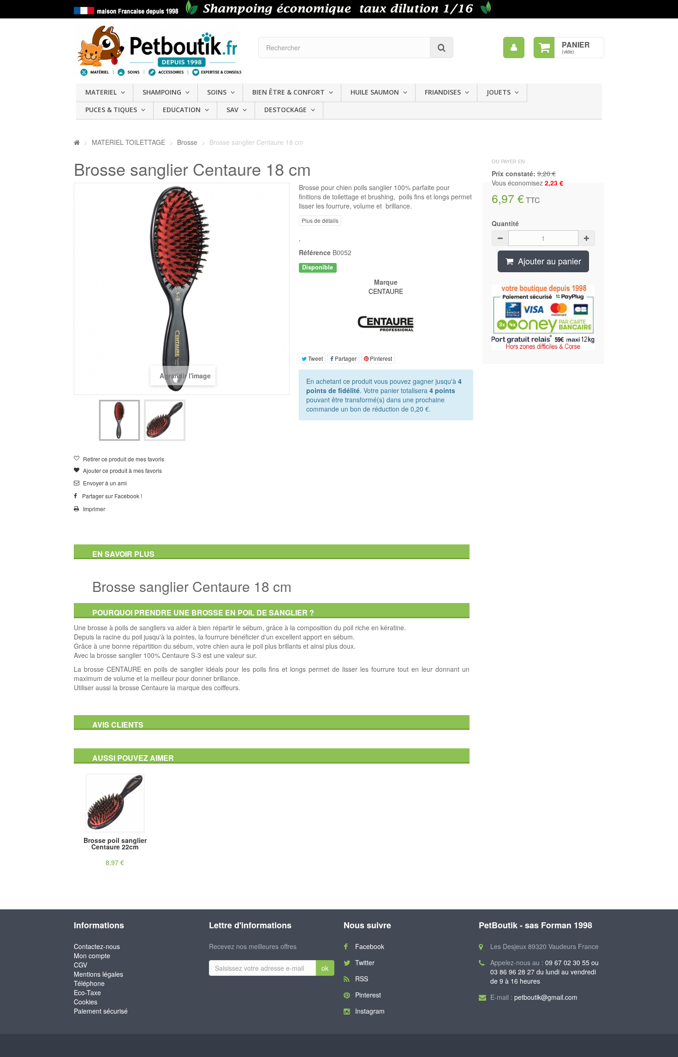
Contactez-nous (97, 946)
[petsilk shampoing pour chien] (339, 9)
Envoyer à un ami (105, 483)
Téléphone (89, 983)
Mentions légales (98, 974)
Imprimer (94, 509)
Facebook (369, 946)
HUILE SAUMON (375, 92)
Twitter (365, 962)
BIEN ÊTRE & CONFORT (288, 92)
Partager (345, 358)
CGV (80, 964)
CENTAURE (386, 291)
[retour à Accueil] (77, 142)
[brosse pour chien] (119, 420)
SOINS (216, 92)
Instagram (370, 1010)
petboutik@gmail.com (545, 997)
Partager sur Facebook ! (112, 496)
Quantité (505, 223)
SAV (232, 109)
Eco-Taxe (87, 992)
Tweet (315, 358)
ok (324, 968)
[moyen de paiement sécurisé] (543, 317)
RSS (361, 978)
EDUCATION (182, 109)
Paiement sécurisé (101, 1010)
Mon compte (92, 955)
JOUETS (499, 92)
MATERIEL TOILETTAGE (128, 142)
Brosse (188, 142)
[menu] (513, 47)
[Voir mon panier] (544, 47)
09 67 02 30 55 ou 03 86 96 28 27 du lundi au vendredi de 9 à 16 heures (544, 971)
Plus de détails (320, 220)
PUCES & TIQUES (111, 109)
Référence (315, 252)
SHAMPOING (162, 92)
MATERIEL (101, 92)
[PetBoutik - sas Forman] (159, 51)
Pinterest (380, 358)
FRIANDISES (443, 92)
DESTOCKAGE (285, 109)
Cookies (85, 1001)
